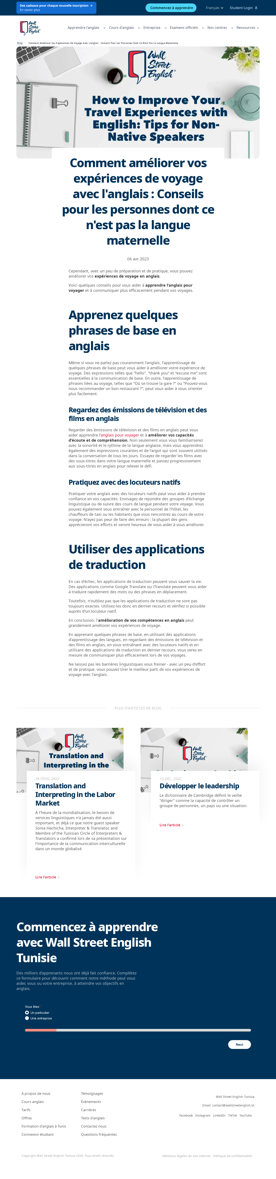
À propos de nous (36, 1093)
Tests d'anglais (93, 1118)
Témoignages (92, 1093)
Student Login (241, 7)
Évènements (91, 1101)
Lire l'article (45, 877)
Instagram (202, 1115)
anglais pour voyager (120, 435)
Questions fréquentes (99, 1134)
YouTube (246, 1115)
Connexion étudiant (38, 1134)
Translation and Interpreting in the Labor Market (75, 794)
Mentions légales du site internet (186, 1156)
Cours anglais (33, 1101)
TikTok (232, 1115)
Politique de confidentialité (232, 1156)
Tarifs (26, 1110)
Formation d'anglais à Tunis (44, 1126)
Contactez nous (94, 1126)
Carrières (88, 1110)
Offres (27, 1118)
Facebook (186, 1115)
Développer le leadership (199, 785)
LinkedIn (219, 1115)
